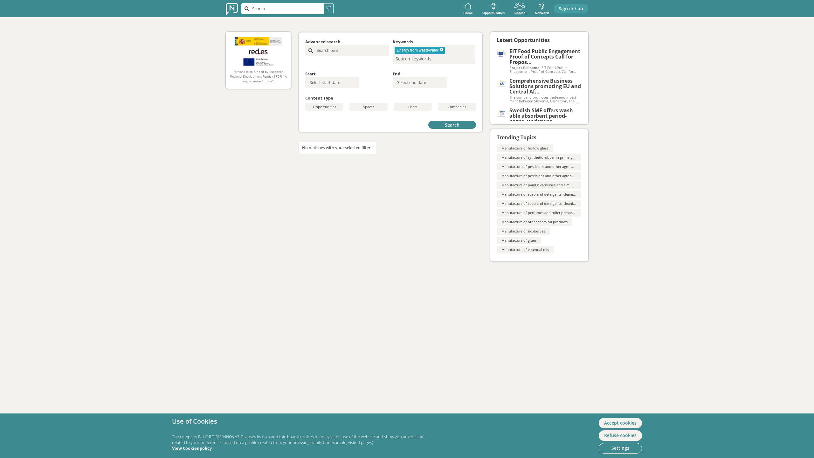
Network (542, 12)
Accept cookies (620, 423)
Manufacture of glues (518, 240)
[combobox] (434, 54)
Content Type (319, 98)
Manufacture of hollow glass (524, 148)
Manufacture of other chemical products (534, 221)
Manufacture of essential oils (525, 249)
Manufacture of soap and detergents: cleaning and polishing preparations (562, 203)
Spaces (519, 12)
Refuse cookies (620, 435)
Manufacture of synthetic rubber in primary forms (542, 157)
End (396, 74)
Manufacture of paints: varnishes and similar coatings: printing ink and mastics (566, 185)
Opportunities (493, 12)
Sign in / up (571, 8)
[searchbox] (424, 59)
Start (310, 74)
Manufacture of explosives (523, 231)
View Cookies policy (192, 448)
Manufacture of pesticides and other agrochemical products (550, 166)
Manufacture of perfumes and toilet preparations (541, 212)
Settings (620, 448)
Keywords (403, 42)
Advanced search (323, 42)
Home (468, 12)
